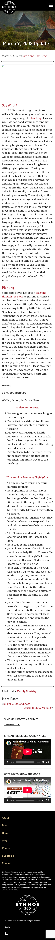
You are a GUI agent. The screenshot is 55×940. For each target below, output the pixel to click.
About (5, 817)
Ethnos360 (6, 874)
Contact (6, 863)
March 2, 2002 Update (17, 703)
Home (5, 833)
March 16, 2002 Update (37, 707)
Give (4, 840)
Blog (4, 825)
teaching (36, 118)
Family (21, 691)
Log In (7, 927)
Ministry (31, 691)
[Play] (7, 762)
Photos (6, 848)
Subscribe (8, 855)
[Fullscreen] (47, 762)
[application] (27, 752)
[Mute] (43, 762)
